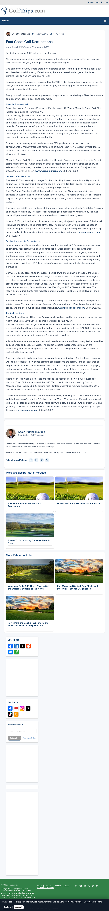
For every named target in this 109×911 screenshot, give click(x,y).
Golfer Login (94, 2)
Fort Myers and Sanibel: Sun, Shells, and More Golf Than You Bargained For (77, 587)
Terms (66, 885)
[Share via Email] (10, 652)
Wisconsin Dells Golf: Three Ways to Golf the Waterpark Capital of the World (28, 587)
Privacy (58, 885)
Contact (48, 885)
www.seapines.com (28, 410)
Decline (7, 907)
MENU (5, 20)
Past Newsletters (29, 738)
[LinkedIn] (36, 460)
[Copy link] (16, 652)
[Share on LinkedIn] (16, 646)
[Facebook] (31, 460)
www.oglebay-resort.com (71, 307)
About (39, 885)
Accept (18, 907)
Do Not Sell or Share (45, 888)
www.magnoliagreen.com (48, 171)
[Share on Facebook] (10, 646)
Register (106, 2)
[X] (42, 460)
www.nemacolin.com (89, 232)
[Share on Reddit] (28, 646)
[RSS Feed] (47, 460)
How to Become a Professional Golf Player (79, 503)
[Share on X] (22, 646)
